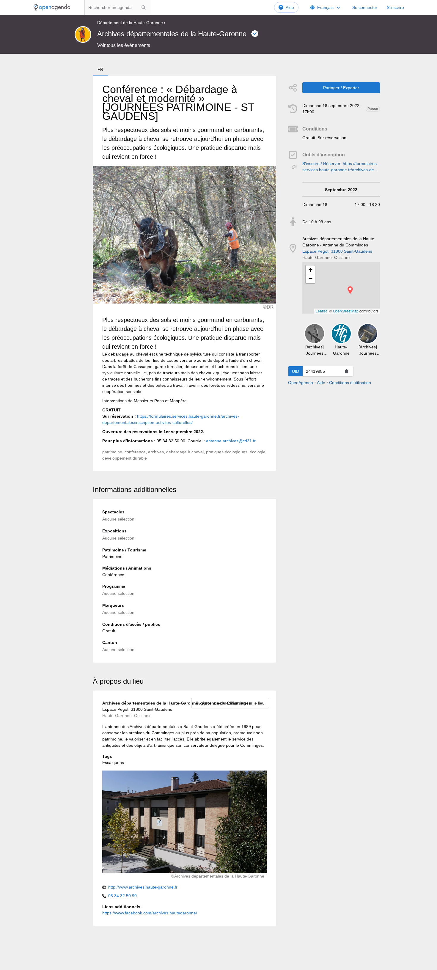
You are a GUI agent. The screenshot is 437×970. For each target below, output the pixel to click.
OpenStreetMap (346, 310)
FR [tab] (100, 69)
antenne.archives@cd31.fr (231, 440)
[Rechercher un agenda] (143, 7)
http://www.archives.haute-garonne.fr (142, 887)
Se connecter (364, 7)
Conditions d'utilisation (350, 382)
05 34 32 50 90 (122, 895)
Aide (290, 7)
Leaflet (321, 310)
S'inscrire (395, 7)
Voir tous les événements (123, 45)
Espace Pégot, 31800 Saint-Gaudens (337, 251)
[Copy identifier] (346, 371)
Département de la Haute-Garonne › (131, 22)
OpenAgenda (300, 382)
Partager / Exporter (341, 87)
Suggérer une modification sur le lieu (230, 703)
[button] (350, 290)
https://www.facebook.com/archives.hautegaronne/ (149, 913)
